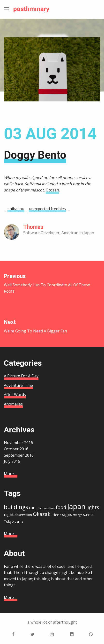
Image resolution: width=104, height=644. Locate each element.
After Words (15, 394)
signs (67, 514)
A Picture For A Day (21, 376)
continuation (46, 508)
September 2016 (19, 455)
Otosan (52, 190)
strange (77, 515)
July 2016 (12, 461)
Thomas (33, 227)
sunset (88, 514)
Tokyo (9, 521)
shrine (57, 515)
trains (19, 521)
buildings (16, 507)
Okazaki (42, 514)
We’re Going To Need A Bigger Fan (35, 326)
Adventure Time (18, 385)
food (61, 507)
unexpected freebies (47, 208)
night (9, 514)
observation (23, 514)
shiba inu (15, 208)
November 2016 (18, 442)
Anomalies (13, 404)
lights (92, 507)
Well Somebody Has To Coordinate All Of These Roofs (47, 283)
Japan (76, 506)
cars (33, 507)
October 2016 (16, 449)
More (10, 473)
